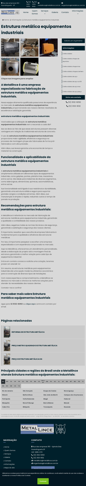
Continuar (43, 481)
